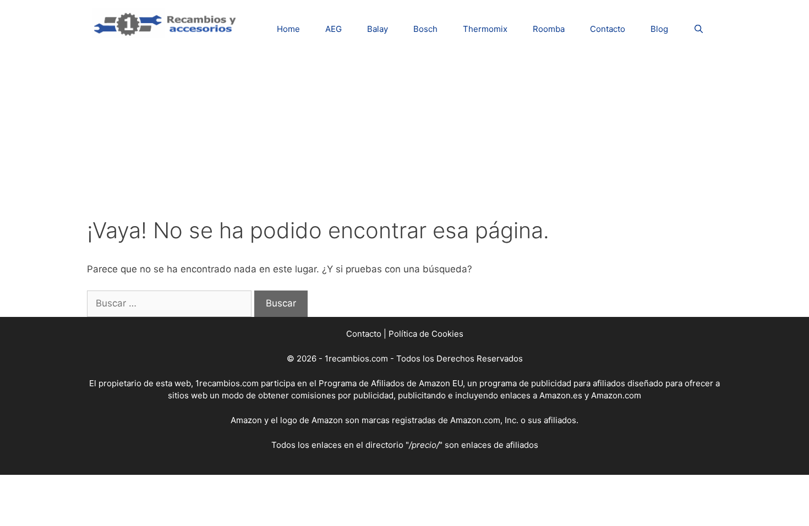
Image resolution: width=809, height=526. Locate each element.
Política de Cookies (426, 333)
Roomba (549, 29)
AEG (333, 29)
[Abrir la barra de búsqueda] (699, 29)
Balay (377, 29)
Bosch (425, 29)
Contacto (607, 29)
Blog (659, 29)
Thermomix (485, 29)
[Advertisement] (404, 135)
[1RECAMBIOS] (166, 22)
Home (288, 29)
